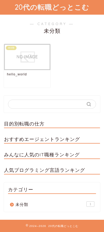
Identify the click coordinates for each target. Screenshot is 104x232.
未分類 (53, 204)
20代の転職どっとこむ (52, 7)
